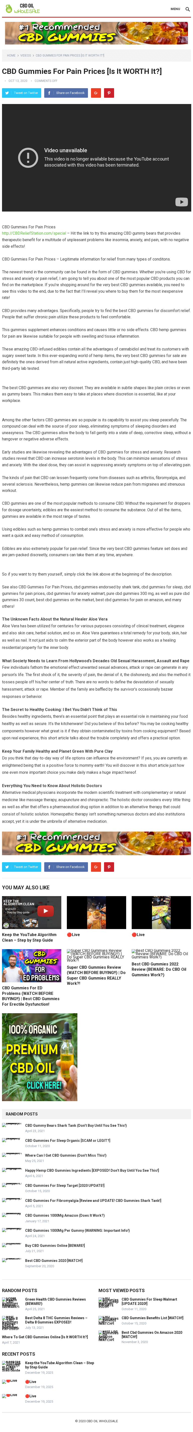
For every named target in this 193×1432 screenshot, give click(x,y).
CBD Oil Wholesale (102, 1421)
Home (11, 55)
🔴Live (73, 934)
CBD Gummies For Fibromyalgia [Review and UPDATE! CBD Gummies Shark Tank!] (93, 1201)
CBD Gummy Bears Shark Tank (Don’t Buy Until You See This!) (76, 1125)
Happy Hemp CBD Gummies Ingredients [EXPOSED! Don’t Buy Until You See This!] (92, 1170)
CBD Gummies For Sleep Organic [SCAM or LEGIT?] (67, 1141)
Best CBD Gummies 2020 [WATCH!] (54, 1261)
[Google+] (96, 93)
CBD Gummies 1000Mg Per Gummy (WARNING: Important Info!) (77, 1231)
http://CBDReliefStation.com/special (34, 233)
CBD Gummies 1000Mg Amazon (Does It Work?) (65, 1215)
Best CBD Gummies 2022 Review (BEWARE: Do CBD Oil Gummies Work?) (159, 969)
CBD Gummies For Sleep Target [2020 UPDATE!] (65, 1186)
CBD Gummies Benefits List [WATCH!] (152, 1318)
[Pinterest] (109, 93)
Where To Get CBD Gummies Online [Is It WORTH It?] (45, 1337)
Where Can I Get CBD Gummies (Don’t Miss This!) (66, 1155)
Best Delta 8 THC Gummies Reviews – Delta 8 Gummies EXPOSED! (56, 1320)
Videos (25, 55)
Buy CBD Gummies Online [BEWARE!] (55, 1246)
